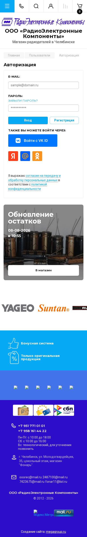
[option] (18, 308)
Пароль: (15, 96)
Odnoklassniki (37, 156)
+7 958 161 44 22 (32, 431)
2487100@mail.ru (55, 477)
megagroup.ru (56, 531)
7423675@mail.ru (31, 481)
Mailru (25, 156)
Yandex (13, 156)
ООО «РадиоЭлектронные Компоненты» (43, 33)
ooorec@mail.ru (30, 477)
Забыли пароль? (23, 100)
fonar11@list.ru (56, 481)
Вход (28, 120)
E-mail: (14, 76)
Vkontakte (32, 140)
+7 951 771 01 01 (31, 426)
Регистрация (64, 120)
